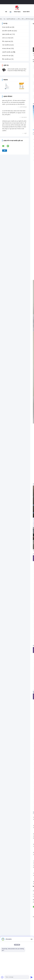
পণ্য (10, 11)
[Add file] (2, 977)
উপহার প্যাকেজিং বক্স (6, 27)
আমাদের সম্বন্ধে (17, 11)
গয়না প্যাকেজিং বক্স (6, 45)
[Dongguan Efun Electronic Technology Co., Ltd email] (4, 146)
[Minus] (32, 939)
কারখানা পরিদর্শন (26, 11)
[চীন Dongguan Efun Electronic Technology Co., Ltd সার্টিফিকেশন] (7, 86)
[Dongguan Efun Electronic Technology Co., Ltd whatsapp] (9, 146)
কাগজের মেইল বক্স (6, 48)
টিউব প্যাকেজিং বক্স (6, 59)
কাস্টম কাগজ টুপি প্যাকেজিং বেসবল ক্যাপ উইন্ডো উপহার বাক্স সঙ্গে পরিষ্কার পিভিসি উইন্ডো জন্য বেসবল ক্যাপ (17, 70)
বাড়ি (6, 11)
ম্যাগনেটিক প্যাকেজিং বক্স (7, 31)
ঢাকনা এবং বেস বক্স (6, 38)
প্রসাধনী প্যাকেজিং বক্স (10, 19)
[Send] (31, 977)
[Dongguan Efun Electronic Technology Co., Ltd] (17, 7)
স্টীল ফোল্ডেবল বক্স (6, 41)
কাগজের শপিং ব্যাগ (6, 55)
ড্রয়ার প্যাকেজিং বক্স (6, 34)
